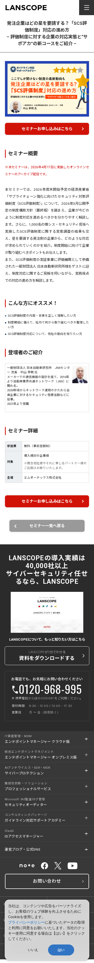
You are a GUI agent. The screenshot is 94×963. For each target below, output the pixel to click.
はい (61, 950)
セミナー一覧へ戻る (47, 525)
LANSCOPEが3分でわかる (47, 655)
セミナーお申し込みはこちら (47, 129)
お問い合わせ (47, 881)
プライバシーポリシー (26, 922)
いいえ (33, 950)
